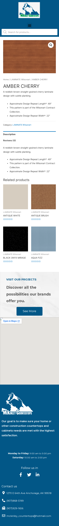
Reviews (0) (9, 140)
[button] (29, 25)
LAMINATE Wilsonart (20, 79)
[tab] (29, 134)
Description (9, 134)
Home (6, 79)
